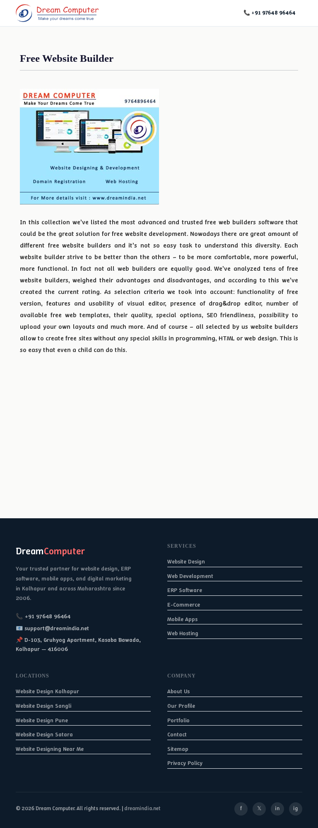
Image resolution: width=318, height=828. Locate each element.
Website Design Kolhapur (47, 691)
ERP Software (184, 590)
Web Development (190, 576)
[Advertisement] (159, 460)
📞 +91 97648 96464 (269, 12)
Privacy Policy (184, 763)
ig (295, 808)
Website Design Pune (42, 720)
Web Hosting (182, 633)
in (277, 808)
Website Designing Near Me (50, 749)
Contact (177, 734)
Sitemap (177, 749)
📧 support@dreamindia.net (52, 628)
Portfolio (178, 720)
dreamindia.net (142, 808)
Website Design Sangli (43, 705)
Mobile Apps (182, 619)
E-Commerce (183, 604)
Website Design (186, 561)
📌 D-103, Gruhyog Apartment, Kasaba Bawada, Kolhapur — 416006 (78, 644)
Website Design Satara (44, 734)
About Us (178, 691)
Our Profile (181, 705)
